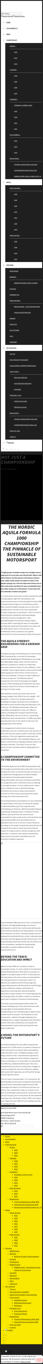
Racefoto (13, 324)
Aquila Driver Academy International (23, 366)
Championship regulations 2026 (25, 170)
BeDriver (13, 277)
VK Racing (17, 389)
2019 (15, 230)
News (7, 1142)
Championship (11, 40)
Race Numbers (15, 135)
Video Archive (14, 235)
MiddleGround (15, 301)
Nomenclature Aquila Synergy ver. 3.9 (27, 176)
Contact (13, 1327)
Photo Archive (15, 188)
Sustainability (12, 28)
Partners (9, 265)
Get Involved (11, 348)
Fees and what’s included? (19, 360)
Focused (13, 289)
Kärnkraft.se (14, 295)
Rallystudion (14, 330)
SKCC (11, 336)
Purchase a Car (15, 395)
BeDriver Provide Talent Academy (26, 283)
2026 (15, 76)
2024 (15, 58)
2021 (15, 218)
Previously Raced (20, 407)
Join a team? (14, 372)
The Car (12, 354)
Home (7, 1136)
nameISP (12, 318)
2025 (15, 52)
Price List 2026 (15, 431)
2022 (15, 129)
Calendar (13, 70)
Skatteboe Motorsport (23, 384)
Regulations (14, 159)
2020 (15, 224)
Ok (21, 1362)
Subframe (13, 1284)
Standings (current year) (23, 105)
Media (8, 182)
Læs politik (26, 1362)
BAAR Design (14, 271)
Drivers (12, 46)
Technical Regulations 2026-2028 (25, 165)
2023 (15, 64)
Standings (13, 99)
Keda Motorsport (20, 378)
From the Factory (20, 401)
